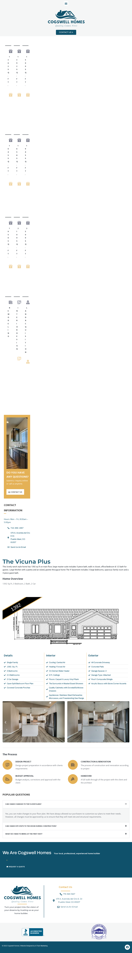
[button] (66, 3)
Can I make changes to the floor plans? (23, 804)
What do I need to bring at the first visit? (23, 834)
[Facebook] (127, 947)
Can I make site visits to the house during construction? (30, 826)
